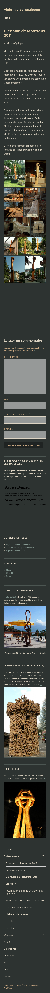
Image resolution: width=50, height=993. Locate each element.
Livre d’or (9, 955)
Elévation (11, 883)
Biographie (10, 948)
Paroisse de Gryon (16, 870)
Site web (8, 429)
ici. (27, 603)
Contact (8, 976)
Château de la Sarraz (17, 914)
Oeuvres (8, 935)
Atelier (7, 941)
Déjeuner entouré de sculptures (19, 544)
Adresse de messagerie (17, 414)
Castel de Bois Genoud (19, 907)
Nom (7, 399)
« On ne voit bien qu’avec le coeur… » (21, 547)
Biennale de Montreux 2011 (22, 876)
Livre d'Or (10, 573)
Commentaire (11, 357)
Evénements (11, 856)
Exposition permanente (15, 550)
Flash (8, 570)
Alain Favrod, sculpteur (22, 10)
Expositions (10, 928)
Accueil (8, 849)
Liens (7, 969)
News (8, 576)
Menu (7, 18)
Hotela (9, 921)
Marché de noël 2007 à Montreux (25, 900)
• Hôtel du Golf (10, 596)
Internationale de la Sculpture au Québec (25, 892)
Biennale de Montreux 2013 (21, 863)
